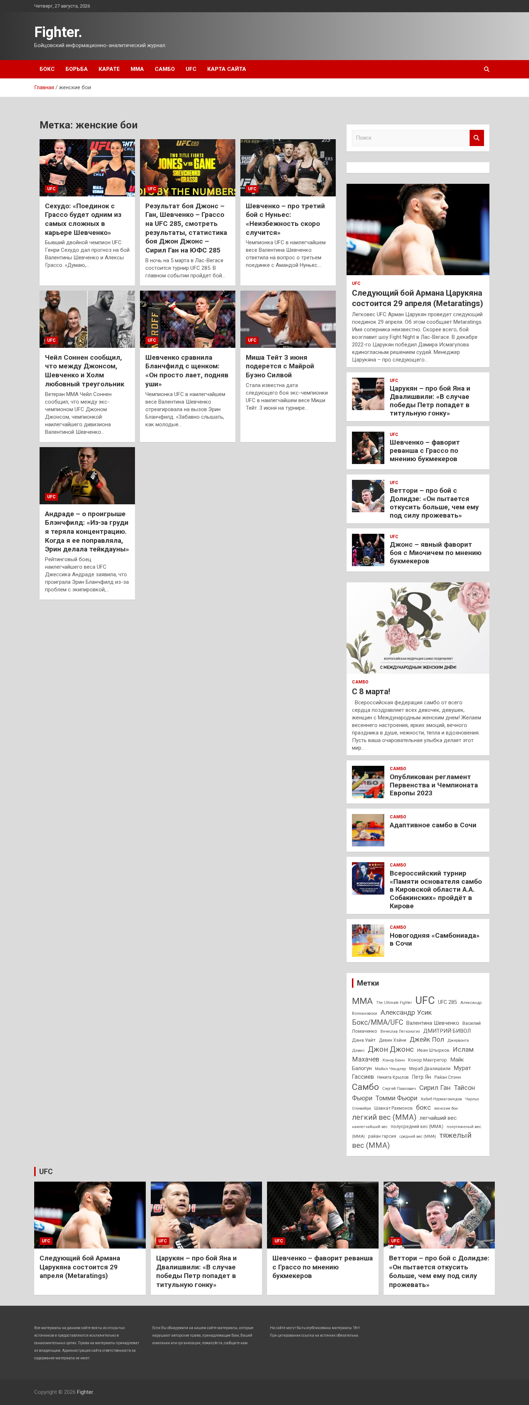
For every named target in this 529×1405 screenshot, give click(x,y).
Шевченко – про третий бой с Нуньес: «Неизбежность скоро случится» (285, 219)
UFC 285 (447, 1002)
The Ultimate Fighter (394, 1002)
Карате (109, 69)
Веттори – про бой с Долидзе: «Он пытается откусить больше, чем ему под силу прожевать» (434, 502)
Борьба (76, 69)
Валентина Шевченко (432, 1023)
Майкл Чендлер (390, 1068)
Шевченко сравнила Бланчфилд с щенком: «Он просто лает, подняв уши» (187, 370)
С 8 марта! (371, 691)
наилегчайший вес (370, 1126)
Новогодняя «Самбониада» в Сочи (435, 939)
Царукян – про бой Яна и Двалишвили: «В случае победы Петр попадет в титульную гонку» (430, 400)
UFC (191, 69)
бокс (423, 1107)
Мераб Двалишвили (430, 1068)
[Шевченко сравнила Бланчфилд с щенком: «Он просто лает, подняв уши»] (188, 319)
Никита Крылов (393, 1077)
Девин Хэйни (392, 1040)
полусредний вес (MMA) (417, 1126)
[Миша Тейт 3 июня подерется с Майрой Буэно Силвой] (288, 319)
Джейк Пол (427, 1039)
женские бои (446, 1108)
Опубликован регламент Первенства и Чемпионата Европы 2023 (434, 785)
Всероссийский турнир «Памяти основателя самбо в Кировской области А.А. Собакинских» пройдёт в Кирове (436, 889)
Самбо (165, 69)
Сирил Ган (435, 1087)
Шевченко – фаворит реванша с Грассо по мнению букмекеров (425, 450)
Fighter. (58, 32)
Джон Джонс (391, 1049)
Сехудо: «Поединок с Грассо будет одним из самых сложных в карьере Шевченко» (83, 219)
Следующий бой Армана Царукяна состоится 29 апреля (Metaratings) (80, 1267)
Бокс (47, 69)
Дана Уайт (364, 1040)
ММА (137, 69)
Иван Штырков (433, 1050)
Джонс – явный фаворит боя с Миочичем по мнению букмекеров (435, 552)
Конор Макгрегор (427, 1060)
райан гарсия (382, 1136)
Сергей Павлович (399, 1088)
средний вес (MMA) (417, 1136)
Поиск (477, 138)
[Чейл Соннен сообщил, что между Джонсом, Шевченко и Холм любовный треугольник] (87, 319)
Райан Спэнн (447, 1077)
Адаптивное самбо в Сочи (433, 825)
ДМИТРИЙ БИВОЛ (447, 1031)
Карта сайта (226, 69)
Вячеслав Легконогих (400, 1031)
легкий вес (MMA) (384, 1117)
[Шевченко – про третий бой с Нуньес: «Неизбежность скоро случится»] (288, 167)
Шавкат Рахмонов (393, 1108)
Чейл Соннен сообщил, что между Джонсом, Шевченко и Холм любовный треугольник (84, 370)
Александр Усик (406, 1012)
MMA (362, 1001)
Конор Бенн (394, 1060)
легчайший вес (438, 1118)
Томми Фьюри (396, 1098)
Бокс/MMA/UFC (377, 1022)
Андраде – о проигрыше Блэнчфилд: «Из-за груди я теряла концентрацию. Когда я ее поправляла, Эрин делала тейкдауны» (87, 532)
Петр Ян (421, 1077)
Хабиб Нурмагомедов (441, 1098)
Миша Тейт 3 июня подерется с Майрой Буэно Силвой (280, 366)
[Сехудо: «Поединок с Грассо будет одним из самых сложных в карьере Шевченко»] (87, 167)
